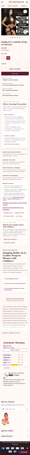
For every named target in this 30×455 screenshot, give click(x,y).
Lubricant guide (19, 212)
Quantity (3, 63)
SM (8, 58)
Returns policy (17, 203)
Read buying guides (9, 242)
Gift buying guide (9, 216)
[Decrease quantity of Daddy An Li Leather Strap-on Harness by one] (10, 64)
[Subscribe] (27, 409)
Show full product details (11, 333)
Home (3, 6)
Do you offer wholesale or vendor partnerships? (14, 289)
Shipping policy (8, 203)
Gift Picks (17, 207)
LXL (3, 58)
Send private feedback (10, 239)
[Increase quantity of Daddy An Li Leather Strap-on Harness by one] (27, 64)
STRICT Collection (13, 6)
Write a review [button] (15, 350)
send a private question (14, 198)
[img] (13, 373)
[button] (27, 2)
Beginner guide (8, 212)
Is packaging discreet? (11, 278)
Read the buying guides (12, 144)
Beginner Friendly (8, 207)
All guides (19, 216)
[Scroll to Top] (27, 446)
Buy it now (15, 73)
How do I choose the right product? (15, 283)
